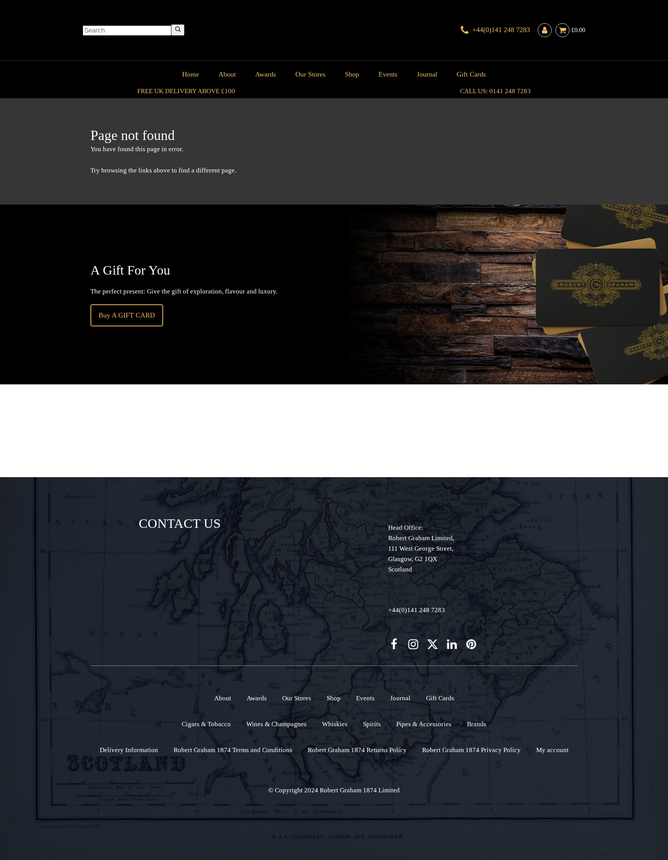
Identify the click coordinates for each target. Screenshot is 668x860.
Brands (476, 724)
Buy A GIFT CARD (127, 315)
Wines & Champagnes (276, 724)
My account (552, 750)
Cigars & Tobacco (206, 724)
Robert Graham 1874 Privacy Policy (471, 750)
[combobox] (127, 31)
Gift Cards (471, 74)
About (227, 74)
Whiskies (335, 724)
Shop (352, 74)
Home (190, 74)
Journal (427, 74)
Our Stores (310, 74)
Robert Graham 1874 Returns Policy (357, 750)
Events (387, 74)
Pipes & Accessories (424, 724)
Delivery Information (129, 750)
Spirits (372, 724)
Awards (265, 74)
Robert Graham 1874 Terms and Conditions (233, 750)
